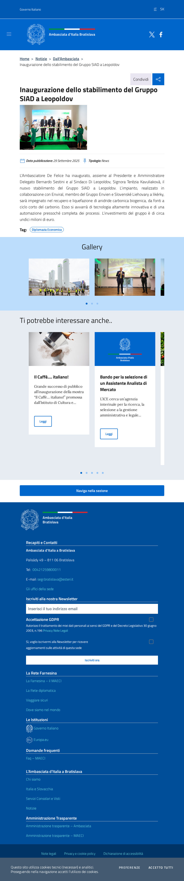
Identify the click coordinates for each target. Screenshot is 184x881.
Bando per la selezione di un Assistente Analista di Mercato (123, 383)
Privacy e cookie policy (79, 853)
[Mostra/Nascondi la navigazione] (9, 34)
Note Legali (60, 630)
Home (24, 58)
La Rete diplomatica (41, 690)
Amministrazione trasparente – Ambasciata (58, 826)
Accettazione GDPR (42, 619)
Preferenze (129, 867)
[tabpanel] (59, 279)
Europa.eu (40, 739)
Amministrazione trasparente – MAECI (55, 835)
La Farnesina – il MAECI (43, 680)
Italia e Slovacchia (39, 789)
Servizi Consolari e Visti (43, 798)
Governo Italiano (30, 9)
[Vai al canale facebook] (159, 34)
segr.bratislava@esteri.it (55, 579)
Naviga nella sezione (92, 490)
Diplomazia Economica (47, 229)
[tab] (87, 304)
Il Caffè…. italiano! (51, 376)
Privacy (48, 630)
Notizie (41, 58)
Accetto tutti (161, 867)
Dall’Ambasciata (66, 58)
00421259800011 (47, 569)
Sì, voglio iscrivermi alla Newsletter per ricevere (57, 641)
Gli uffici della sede (40, 589)
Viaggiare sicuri (37, 700)
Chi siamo (33, 779)
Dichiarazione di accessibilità (123, 853)
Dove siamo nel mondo (43, 709)
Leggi (45, 421)
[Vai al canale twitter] (150, 34)
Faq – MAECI (35, 758)
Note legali (48, 853)
